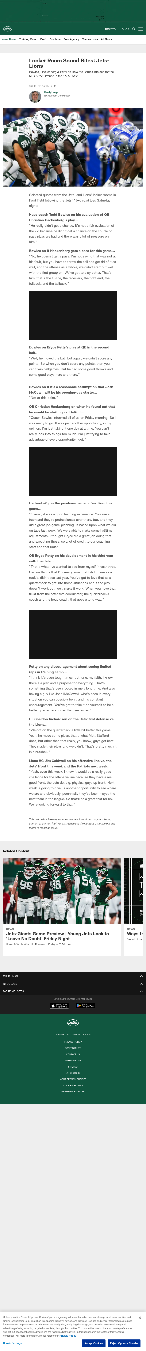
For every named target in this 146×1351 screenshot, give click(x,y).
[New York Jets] (73, 1023)
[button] (73, 315)
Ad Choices (73, 1073)
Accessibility (73, 1048)
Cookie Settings (73, 1085)
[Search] (133, 28)
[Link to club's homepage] (7, 27)
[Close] (140, 1317)
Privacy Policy (73, 1041)
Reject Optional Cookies (124, 1343)
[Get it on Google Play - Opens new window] (85, 1007)
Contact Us (73, 1054)
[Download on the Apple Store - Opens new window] (59, 1006)
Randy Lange (51, 92)
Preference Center (73, 1091)
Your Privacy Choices (73, 1079)
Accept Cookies (93, 1343)
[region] (73, 1331)
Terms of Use (73, 1060)
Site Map (73, 1066)
